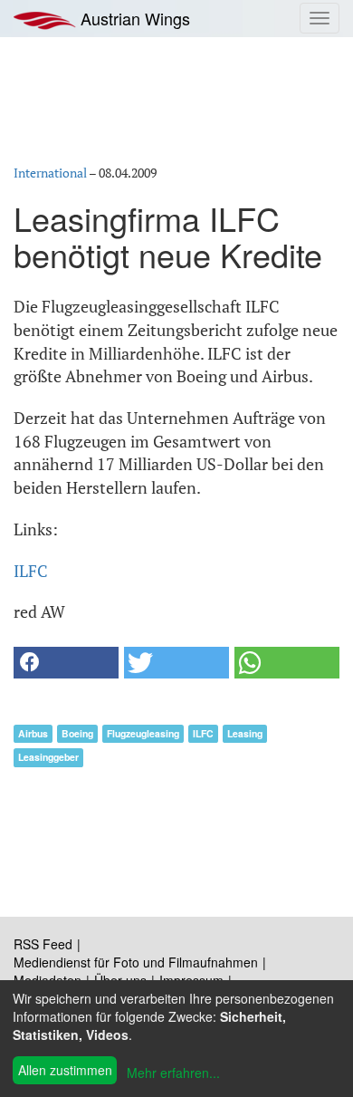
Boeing (77, 733)
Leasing (244, 733)
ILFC (31, 571)
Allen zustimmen (65, 1070)
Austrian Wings (133, 18)
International (50, 172)
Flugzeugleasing (143, 733)
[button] (66, 662)
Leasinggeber (48, 757)
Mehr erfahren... (173, 1072)
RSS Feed (43, 944)
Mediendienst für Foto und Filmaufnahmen (136, 962)
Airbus (33, 733)
